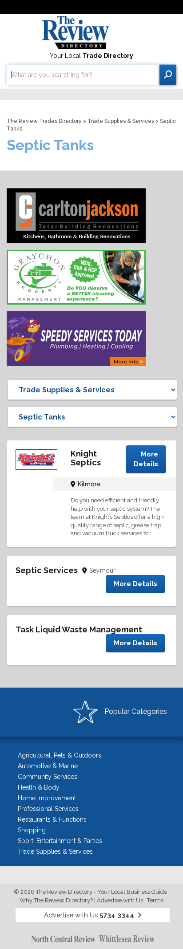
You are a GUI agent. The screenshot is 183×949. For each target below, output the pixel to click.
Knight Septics (86, 458)
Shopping (32, 830)
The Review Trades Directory (44, 121)
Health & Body (39, 787)
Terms (155, 900)
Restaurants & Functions (52, 819)
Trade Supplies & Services (121, 121)
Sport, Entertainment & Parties (60, 840)
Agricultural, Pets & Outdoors (59, 755)
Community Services (47, 776)
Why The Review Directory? (56, 900)
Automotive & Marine (48, 766)
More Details (146, 459)
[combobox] (83, 75)
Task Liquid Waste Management (79, 629)
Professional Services (48, 808)
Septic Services (47, 570)
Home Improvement (47, 798)
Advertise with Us (120, 900)
